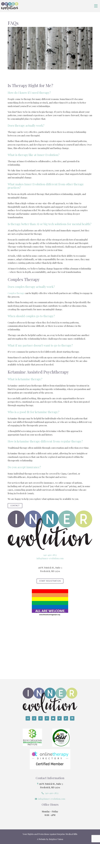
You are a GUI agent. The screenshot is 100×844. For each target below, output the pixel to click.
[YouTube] (53, 718)
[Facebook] (34, 718)
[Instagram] (40, 718)
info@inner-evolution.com (50, 558)
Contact (15, 505)
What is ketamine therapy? (25, 379)
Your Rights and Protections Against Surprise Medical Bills (50, 834)
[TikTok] (66, 718)
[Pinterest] (47, 718)
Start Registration (50, 581)
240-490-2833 (50, 554)
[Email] (28, 718)
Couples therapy (16, 293)
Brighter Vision (56, 839)
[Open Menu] (96, 6)
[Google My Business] (72, 718)
